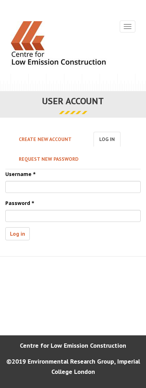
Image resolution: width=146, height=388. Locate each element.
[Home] (59, 45)
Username (20, 174)
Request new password (48, 159)
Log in (109, 141)
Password (19, 203)
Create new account (45, 139)
